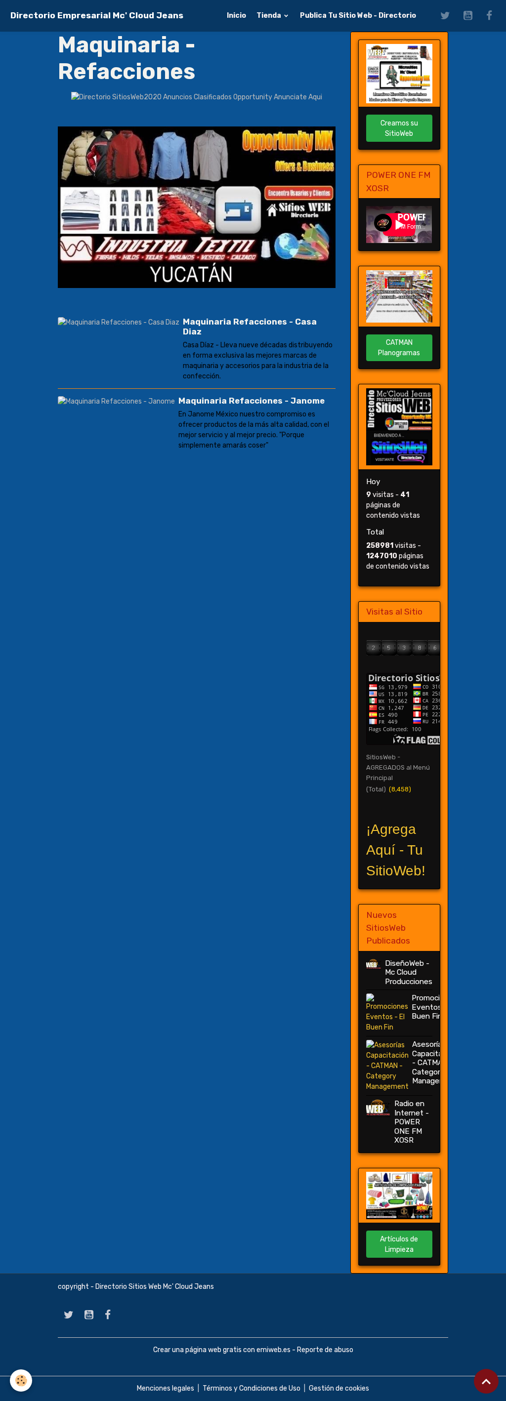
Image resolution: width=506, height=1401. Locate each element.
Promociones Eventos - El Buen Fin (434, 1007)
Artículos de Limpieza (399, 1244)
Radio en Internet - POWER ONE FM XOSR (411, 1122)
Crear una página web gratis (197, 1350)
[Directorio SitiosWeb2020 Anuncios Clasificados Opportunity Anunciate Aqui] (196, 97)
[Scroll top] (486, 1381)
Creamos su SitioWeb (399, 128)
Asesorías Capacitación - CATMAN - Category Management (435, 1062)
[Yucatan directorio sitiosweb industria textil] (197, 207)
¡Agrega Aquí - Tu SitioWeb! (395, 850)
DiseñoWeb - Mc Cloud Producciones (408, 972)
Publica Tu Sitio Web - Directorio (358, 15)
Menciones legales (165, 1388)
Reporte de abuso (325, 1350)
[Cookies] (21, 1380)
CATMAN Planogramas (399, 347)
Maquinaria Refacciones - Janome (251, 401)
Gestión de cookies (339, 1388)
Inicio (236, 15)
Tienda (269, 15)
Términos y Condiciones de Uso (251, 1388)
